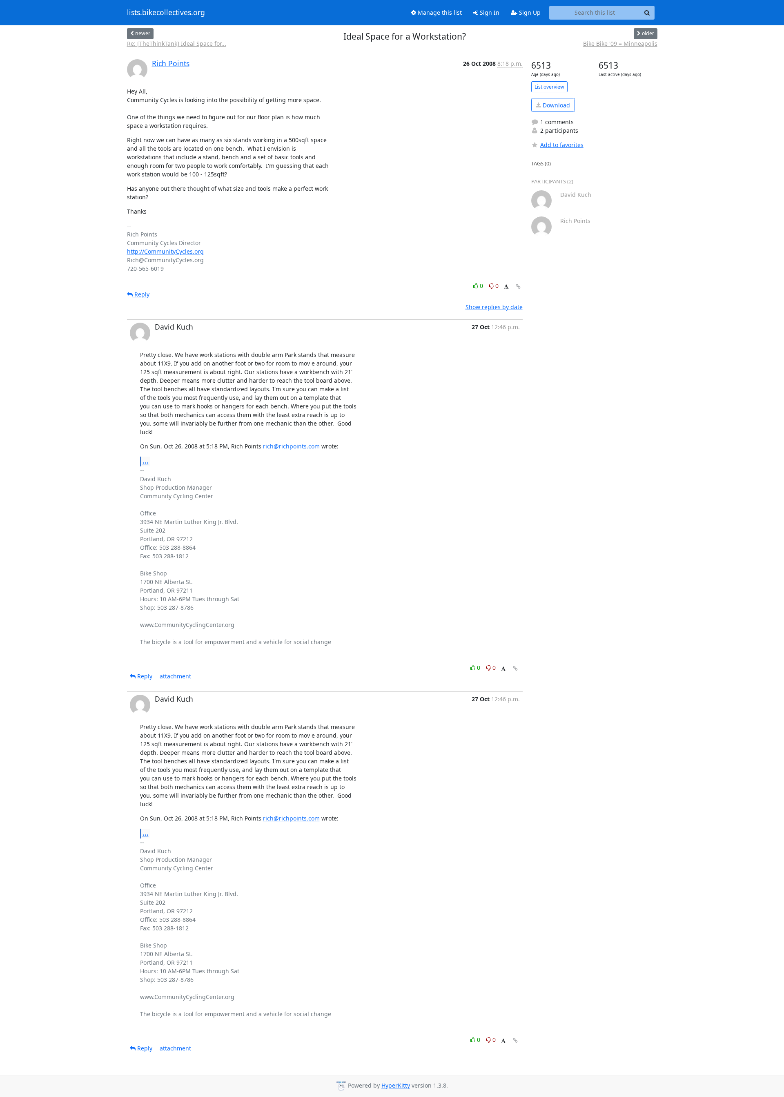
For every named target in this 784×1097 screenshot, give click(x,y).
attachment (175, 676)
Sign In (488, 12)
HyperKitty (395, 1085)
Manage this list (439, 12)
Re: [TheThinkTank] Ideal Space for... (176, 43)
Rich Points (170, 63)
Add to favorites (562, 145)
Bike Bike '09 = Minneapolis (620, 43)
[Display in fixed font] (506, 286)
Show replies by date (494, 307)
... (146, 461)
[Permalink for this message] (518, 286)
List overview (549, 86)
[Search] (647, 13)
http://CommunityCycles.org (165, 251)
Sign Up (529, 12)
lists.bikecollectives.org (166, 13)
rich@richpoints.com (291, 446)
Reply (141, 294)
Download (555, 105)
